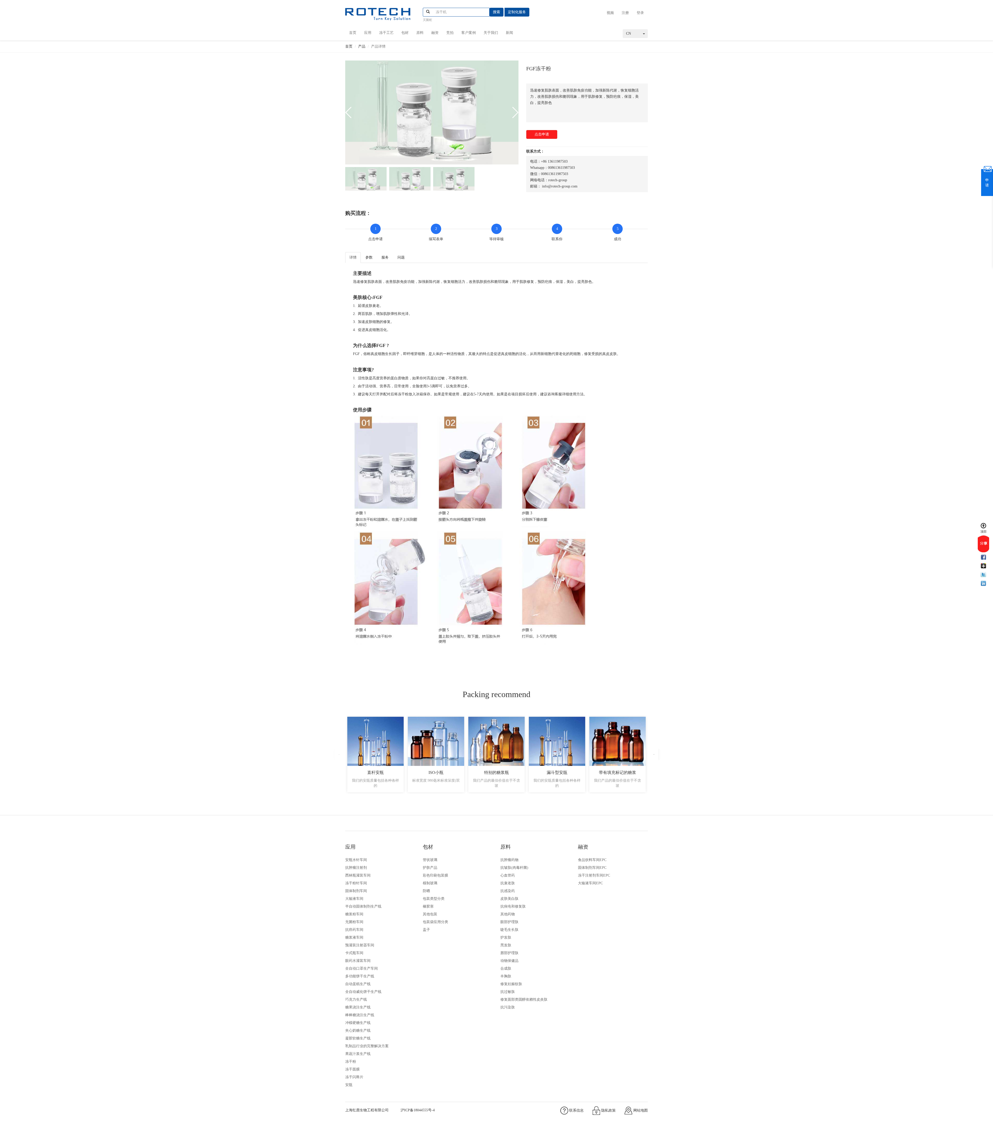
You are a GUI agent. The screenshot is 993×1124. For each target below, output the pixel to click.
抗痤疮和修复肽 (513, 906)
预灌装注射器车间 (359, 945)
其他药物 (507, 914)
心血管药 (507, 875)
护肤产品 (430, 868)
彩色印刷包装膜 (435, 875)
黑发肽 (505, 945)
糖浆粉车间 (354, 914)
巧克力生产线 (356, 999)
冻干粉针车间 (356, 883)
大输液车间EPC (590, 883)
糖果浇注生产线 (358, 1007)
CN (628, 33)
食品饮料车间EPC (592, 860)
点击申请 (542, 134)
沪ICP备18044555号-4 (418, 1110)
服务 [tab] (385, 257)
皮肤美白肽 (509, 899)
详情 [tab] (353, 257)
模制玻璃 (430, 883)
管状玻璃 (430, 860)
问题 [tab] (401, 257)
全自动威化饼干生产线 (363, 992)
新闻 (509, 33)
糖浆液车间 (354, 937)
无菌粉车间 (354, 922)
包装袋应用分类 (435, 922)
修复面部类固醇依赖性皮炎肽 (523, 999)
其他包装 (430, 914)
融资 (435, 33)
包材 (405, 33)
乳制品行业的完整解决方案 (367, 1046)
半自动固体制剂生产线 (363, 906)
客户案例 (468, 33)
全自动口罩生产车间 (361, 968)
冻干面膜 (352, 1069)
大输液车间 (354, 899)
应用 (367, 33)
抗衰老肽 (507, 883)
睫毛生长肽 (509, 930)
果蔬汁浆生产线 (358, 1054)
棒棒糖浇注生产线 (359, 1015)
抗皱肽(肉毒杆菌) (514, 868)
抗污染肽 (507, 1007)
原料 (420, 33)
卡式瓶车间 (354, 953)
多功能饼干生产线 (359, 976)
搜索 (496, 12)
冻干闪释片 (354, 1077)
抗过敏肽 (507, 992)
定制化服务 (517, 12)
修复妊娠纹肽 (511, 984)
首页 (352, 33)
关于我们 (491, 33)
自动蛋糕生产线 (358, 984)
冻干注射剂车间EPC (594, 875)
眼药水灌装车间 (358, 961)
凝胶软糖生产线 (358, 1038)
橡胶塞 (428, 906)
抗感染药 (507, 891)
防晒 (426, 891)
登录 (640, 13)
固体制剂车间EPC (592, 868)
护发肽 (505, 937)
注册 (625, 13)
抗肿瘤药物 (509, 860)
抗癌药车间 (354, 930)
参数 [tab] (369, 257)
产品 (361, 46)
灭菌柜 (427, 20)
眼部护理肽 (509, 922)
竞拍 (450, 33)
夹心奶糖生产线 (358, 1030)
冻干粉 (350, 1061)
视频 (610, 13)
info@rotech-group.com (559, 186)
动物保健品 (509, 961)
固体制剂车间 (356, 891)
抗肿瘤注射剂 (356, 868)
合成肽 (505, 968)
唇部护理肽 (509, 953)
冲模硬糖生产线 (358, 1023)
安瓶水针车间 (356, 860)
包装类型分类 (434, 899)
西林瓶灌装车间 (358, 875)
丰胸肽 (505, 976)
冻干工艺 (386, 33)
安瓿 (348, 1085)
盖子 (426, 930)
